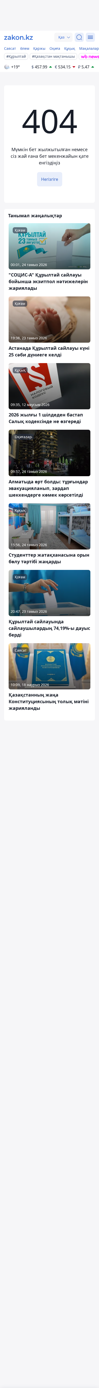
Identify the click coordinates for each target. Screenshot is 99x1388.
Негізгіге (49, 179)
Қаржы (39, 48)
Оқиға (55, 48)
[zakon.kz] (18, 37)
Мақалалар (89, 48)
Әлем (24, 48)
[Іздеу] (79, 37)
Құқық (69, 48)
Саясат (10, 48)
